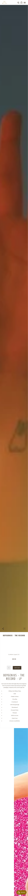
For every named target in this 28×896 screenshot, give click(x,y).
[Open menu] (25, 2)
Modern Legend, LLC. (15, 654)
